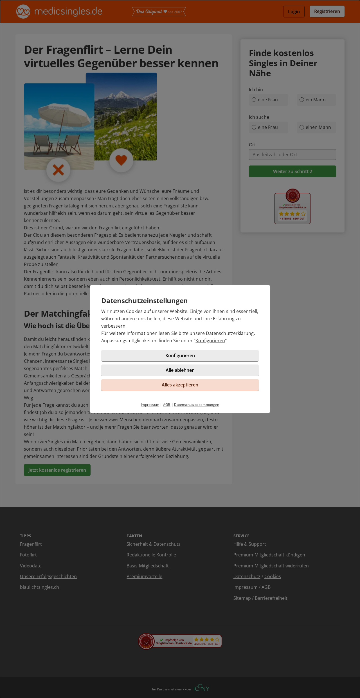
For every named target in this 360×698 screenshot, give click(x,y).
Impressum (150, 404)
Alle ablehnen (180, 370)
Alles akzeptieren (180, 385)
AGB (166, 404)
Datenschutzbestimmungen (196, 404)
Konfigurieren (210, 340)
